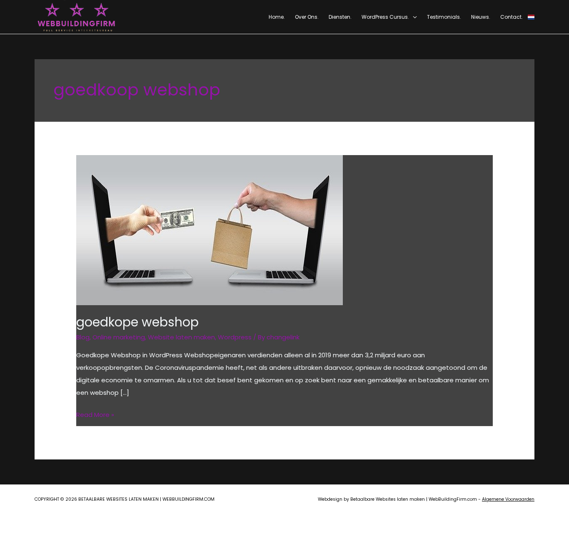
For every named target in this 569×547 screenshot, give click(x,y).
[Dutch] (531, 17)
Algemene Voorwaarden (508, 499)
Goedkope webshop (137, 322)
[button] (413, 16)
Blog (83, 337)
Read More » (95, 415)
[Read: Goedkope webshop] (209, 229)
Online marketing (118, 337)
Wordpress (235, 337)
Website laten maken (181, 337)
